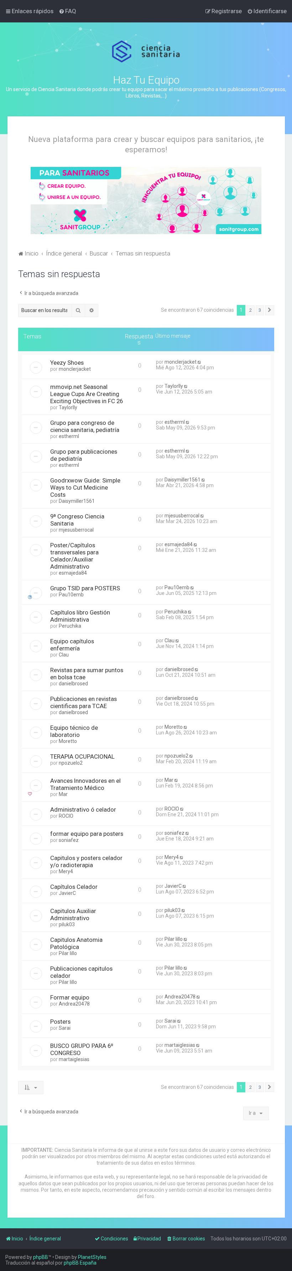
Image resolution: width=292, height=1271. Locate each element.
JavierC (67, 893)
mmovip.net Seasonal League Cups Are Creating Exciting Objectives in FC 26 (86, 394)
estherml (69, 436)
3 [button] (260, 310)
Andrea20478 (74, 1004)
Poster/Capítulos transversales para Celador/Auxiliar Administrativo (74, 556)
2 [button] (250, 310)
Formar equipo (69, 997)
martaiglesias (74, 1059)
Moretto (68, 741)
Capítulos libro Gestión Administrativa (80, 616)
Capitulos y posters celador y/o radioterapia (86, 861)
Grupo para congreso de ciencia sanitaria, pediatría (84, 426)
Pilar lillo (68, 953)
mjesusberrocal (76, 530)
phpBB (40, 1257)
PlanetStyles (92, 1257)
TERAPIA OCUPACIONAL (82, 756)
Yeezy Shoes (67, 362)
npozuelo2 (71, 763)
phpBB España (80, 1263)
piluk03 (67, 924)
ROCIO (66, 816)
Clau (64, 655)
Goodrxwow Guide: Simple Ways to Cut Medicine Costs (85, 487)
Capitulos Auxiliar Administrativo (73, 914)
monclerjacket (75, 369)
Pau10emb (71, 594)
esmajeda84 (73, 573)
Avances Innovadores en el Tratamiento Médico (85, 784)
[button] (269, 310)
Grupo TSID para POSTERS (85, 588)
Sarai (65, 1028)
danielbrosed (73, 683)
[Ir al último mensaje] (200, 362)
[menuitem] (67, 11)
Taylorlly (68, 407)
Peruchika (70, 626)
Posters (60, 1021)
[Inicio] (146, 51)
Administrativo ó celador (83, 809)
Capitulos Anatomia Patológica (76, 943)
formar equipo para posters (86, 833)
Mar (63, 794)
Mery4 (66, 871)
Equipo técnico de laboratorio (74, 731)
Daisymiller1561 (77, 501)
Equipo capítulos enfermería (72, 645)
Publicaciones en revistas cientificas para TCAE (83, 702)
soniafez (69, 840)
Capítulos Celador (74, 886)
